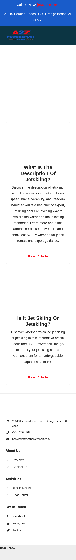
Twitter (17, 530)
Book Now (7, 548)
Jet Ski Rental (22, 488)
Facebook (19, 516)
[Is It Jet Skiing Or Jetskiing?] (38, 276)
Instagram (19, 523)
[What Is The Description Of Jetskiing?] (38, 125)
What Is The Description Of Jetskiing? (38, 173)
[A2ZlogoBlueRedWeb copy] (21, 31)
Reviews (18, 460)
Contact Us (20, 467)
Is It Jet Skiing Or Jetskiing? (38, 321)
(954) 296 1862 (48, 5)
